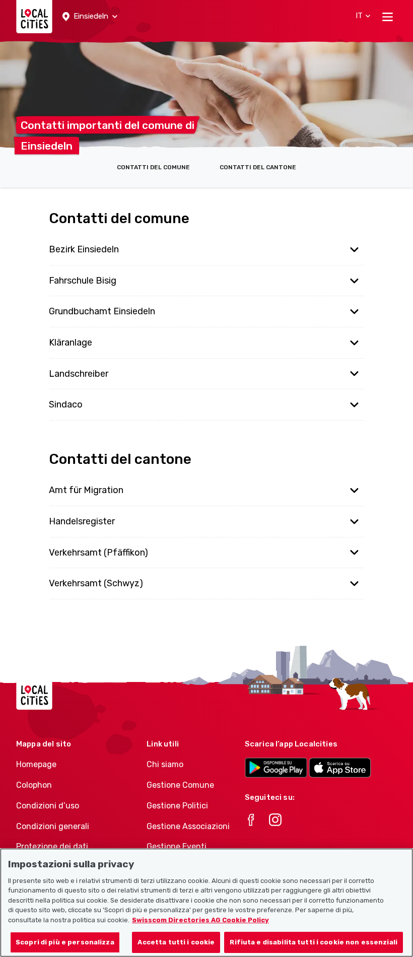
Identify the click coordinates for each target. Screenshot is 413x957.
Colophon (34, 785)
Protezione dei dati (52, 846)
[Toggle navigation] (387, 17)
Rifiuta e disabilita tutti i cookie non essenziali (313, 942)
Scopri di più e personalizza (65, 942)
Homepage (36, 764)
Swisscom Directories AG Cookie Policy (200, 920)
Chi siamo (165, 764)
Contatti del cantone (258, 167)
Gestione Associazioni (188, 826)
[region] (206, 902)
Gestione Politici (177, 805)
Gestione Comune (180, 785)
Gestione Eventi (176, 846)
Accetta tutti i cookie (176, 942)
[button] (89, 17)
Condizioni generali (52, 826)
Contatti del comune (153, 167)
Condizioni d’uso (47, 805)
